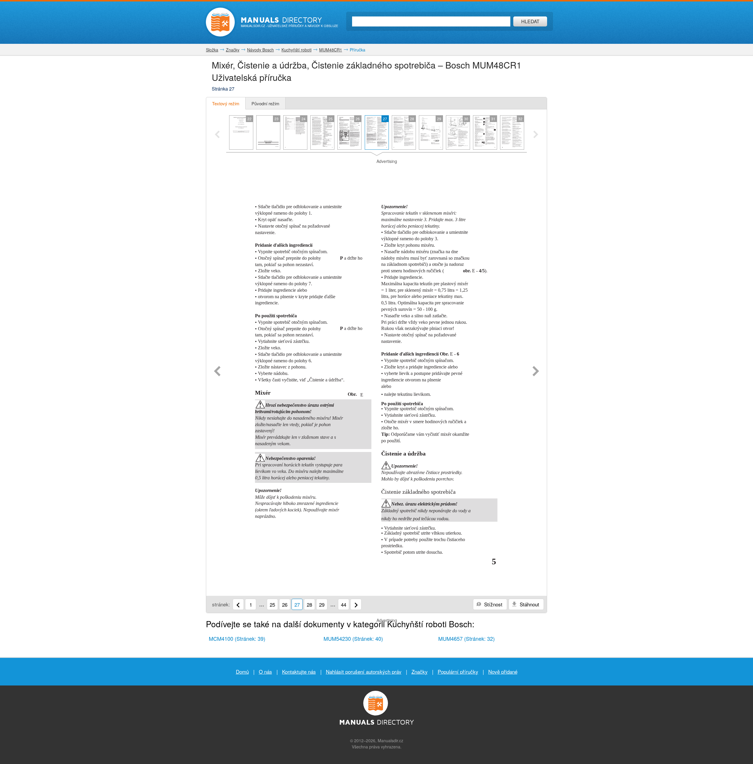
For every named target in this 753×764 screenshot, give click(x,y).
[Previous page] (217, 372)
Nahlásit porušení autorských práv (364, 671)
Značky (420, 671)
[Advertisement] (376, 172)
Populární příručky (458, 671)
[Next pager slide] (536, 135)
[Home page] (220, 22)
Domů (242, 671)
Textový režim (225, 103)
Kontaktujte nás (299, 671)
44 (343, 604)
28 (309, 604)
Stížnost (492, 604)
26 (284, 604)
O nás (265, 671)
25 (272, 604)
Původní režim (265, 103)
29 (321, 604)
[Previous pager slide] (217, 135)
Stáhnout (528, 604)
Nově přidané (502, 671)
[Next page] (536, 372)
